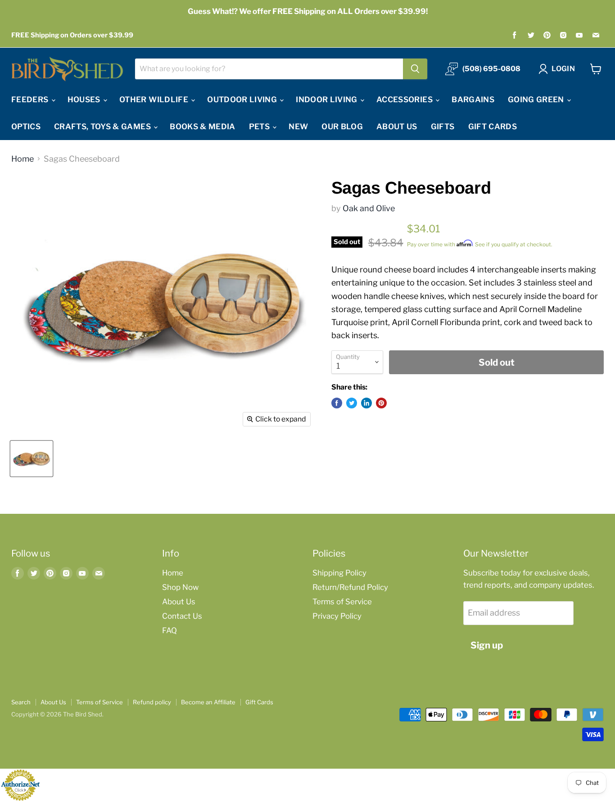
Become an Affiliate (208, 702)
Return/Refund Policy (350, 587)
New (298, 126)
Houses (85, 99)
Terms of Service (342, 601)
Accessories (405, 99)
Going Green (537, 99)
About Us (396, 126)
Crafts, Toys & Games (103, 126)
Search (21, 702)
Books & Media (202, 126)
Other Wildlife (154, 99)
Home (22, 158)
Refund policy (152, 702)
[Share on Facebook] (336, 403)
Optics (26, 126)
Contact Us (182, 616)
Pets (260, 126)
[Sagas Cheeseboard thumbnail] (31, 458)
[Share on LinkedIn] (366, 403)
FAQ (169, 630)
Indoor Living (327, 99)
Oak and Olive (369, 208)
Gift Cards (492, 126)
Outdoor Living (243, 99)
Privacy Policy (337, 616)
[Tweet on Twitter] (351, 403)
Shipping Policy (339, 572)
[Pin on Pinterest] (381, 403)
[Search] (415, 69)
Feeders (30, 99)
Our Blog (342, 126)
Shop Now (180, 587)
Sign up (486, 645)
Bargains (473, 99)
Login (563, 68)
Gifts (443, 126)
